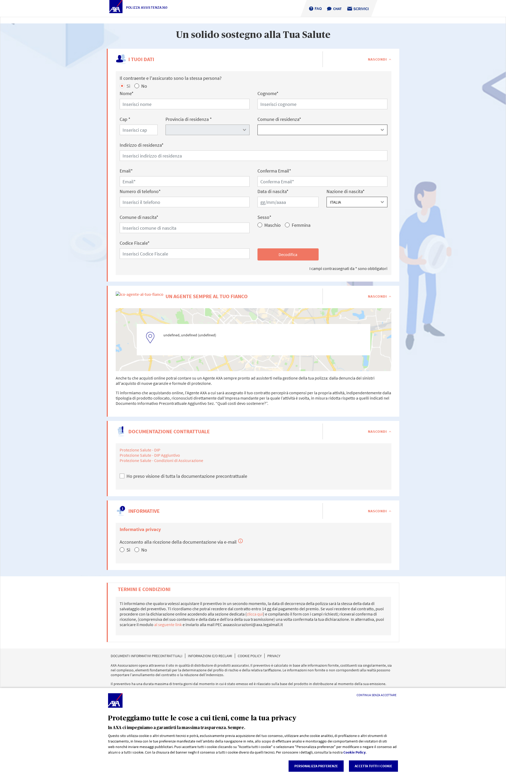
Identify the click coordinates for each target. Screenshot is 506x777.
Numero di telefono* (140, 191)
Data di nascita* (273, 191)
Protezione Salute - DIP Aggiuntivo (150, 455)
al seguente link (168, 624)
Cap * (125, 119)
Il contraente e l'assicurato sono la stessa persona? (171, 78)
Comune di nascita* (139, 217)
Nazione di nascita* (346, 191)
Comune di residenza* (279, 119)
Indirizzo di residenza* (142, 145)
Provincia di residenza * (189, 119)
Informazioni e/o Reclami (210, 655)
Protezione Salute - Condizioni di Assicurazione (161, 460)
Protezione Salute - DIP (140, 450)
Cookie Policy (354, 752)
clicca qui (255, 614)
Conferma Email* (274, 171)
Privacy (273, 655)
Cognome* (268, 93)
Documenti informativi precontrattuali (146, 655)
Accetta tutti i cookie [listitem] (373, 766)
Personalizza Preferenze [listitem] (316, 766)
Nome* (127, 93)
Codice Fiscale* (135, 243)
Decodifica (288, 254)
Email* (126, 171)
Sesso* (264, 217)
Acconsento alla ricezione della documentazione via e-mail (181, 542)
